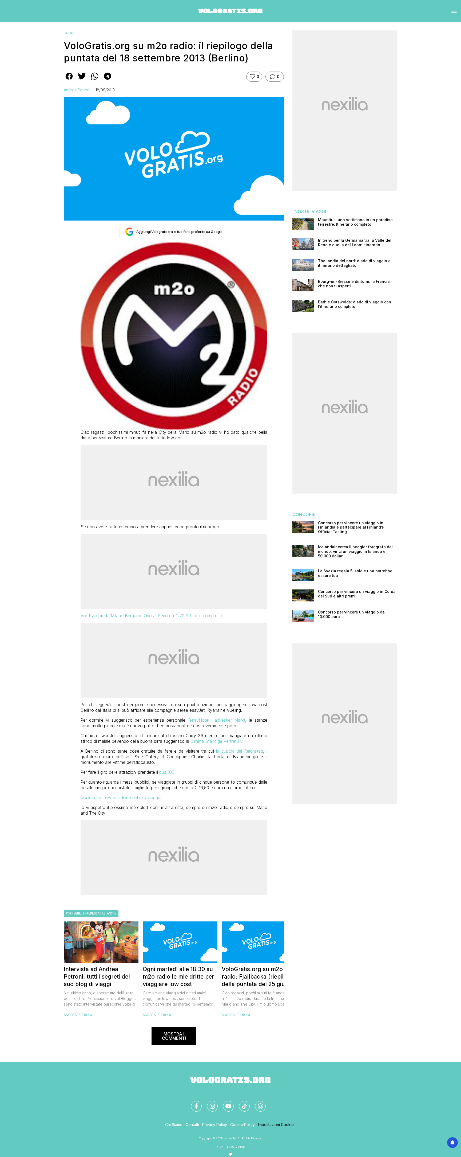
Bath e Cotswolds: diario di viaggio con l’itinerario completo (354, 304)
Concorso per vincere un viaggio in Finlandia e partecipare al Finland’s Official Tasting (351, 527)
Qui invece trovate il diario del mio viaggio (121, 797)
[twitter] (82, 80)
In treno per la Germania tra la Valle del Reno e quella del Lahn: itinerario (354, 242)
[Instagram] (209, 1103)
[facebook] (69, 80)
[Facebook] (193, 1103)
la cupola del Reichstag (239, 751)
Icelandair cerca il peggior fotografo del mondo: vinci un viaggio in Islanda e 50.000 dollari (355, 551)
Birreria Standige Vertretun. (216, 741)
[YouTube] (225, 1103)
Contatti (192, 1124)
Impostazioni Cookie (276, 1124)
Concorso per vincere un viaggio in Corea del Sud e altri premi (357, 593)
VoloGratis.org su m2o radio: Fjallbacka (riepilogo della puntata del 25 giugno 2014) (258, 977)
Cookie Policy (242, 1124)
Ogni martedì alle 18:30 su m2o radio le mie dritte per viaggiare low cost (178, 976)
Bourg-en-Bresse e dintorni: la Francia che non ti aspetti (354, 283)
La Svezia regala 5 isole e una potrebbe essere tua (355, 573)
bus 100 (166, 772)
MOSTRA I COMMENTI (174, 1036)
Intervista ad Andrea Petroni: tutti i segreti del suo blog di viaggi (97, 976)
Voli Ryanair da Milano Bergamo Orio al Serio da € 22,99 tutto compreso (151, 615)
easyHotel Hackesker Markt (217, 720)
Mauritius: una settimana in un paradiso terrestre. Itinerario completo (355, 222)
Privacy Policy (214, 1124)
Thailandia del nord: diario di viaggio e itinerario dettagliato (354, 263)
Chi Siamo (173, 1124)
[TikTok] (241, 1103)
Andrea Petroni (77, 90)
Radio (68, 33)
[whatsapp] (94, 80)
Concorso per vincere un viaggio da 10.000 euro (351, 614)
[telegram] (107, 80)
